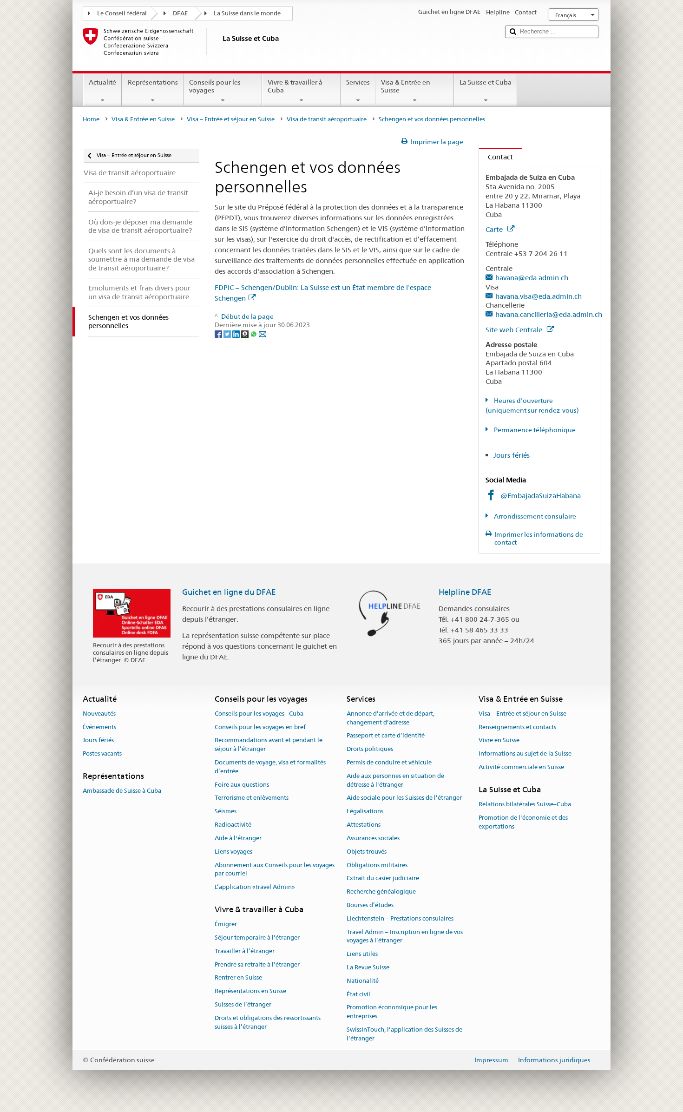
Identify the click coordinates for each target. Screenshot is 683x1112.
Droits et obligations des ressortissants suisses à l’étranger (268, 1022)
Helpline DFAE (465, 592)
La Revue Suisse (368, 967)
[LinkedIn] (236, 333)
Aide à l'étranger (238, 838)
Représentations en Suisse (250, 991)
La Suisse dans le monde (247, 13)
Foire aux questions (242, 784)
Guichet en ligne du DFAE (229, 592)
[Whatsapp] (254, 333)
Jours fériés (511, 455)
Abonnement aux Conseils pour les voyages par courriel (275, 869)
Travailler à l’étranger (245, 951)
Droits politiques (370, 748)
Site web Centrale (515, 329)
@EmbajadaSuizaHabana (540, 495)
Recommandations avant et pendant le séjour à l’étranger (268, 745)
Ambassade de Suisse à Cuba (122, 791)
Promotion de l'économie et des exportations (523, 822)
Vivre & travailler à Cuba (295, 86)
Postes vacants (102, 753)
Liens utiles (362, 953)
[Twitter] (227, 333)
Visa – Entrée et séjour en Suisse (231, 119)
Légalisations (365, 811)
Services (358, 82)
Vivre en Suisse (499, 740)
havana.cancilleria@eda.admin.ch (548, 314)
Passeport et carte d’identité (386, 735)
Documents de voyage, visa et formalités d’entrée (270, 767)
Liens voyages (233, 851)
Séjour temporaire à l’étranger (257, 937)
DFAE (180, 13)
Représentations (153, 82)
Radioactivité (233, 824)
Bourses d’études (370, 904)
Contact (496, 156)
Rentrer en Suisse (238, 977)
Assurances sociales (373, 838)
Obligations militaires (377, 865)
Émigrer (226, 924)
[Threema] (245, 333)
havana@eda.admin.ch (531, 277)
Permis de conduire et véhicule (389, 762)
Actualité (102, 82)
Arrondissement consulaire (534, 516)
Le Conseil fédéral (122, 13)
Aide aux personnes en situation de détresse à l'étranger (395, 780)
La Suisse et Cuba (486, 82)
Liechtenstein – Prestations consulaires (400, 918)
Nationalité (363, 980)
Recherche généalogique (381, 891)
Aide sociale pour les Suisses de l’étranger (404, 798)
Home (91, 119)
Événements (99, 727)
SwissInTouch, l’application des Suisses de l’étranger (404, 1034)
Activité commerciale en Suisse (521, 766)
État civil (358, 994)
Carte (495, 229)
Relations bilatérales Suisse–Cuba (525, 804)
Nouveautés (99, 713)
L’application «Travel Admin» (255, 886)
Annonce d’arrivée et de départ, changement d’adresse (390, 718)
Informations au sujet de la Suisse (525, 753)
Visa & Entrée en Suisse (405, 86)
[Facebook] (219, 333)
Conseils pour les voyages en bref (260, 727)
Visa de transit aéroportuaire (327, 119)
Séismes (225, 811)
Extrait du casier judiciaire (383, 878)
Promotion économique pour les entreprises (392, 1012)
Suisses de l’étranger (243, 1004)
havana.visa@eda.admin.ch (538, 296)
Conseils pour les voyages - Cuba (259, 713)
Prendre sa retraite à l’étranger (257, 964)
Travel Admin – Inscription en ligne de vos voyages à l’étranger (405, 936)
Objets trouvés (367, 851)
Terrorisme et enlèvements (252, 798)
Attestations (364, 824)
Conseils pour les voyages (215, 86)
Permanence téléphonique (534, 430)
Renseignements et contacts (517, 727)
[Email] (262, 333)
